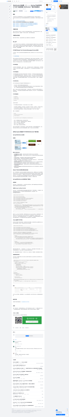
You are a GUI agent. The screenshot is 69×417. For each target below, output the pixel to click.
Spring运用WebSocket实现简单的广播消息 (52, 16)
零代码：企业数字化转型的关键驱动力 (26, 412)
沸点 (14, 1)
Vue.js (42, 403)
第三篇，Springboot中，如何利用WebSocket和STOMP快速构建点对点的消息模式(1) (25, 23)
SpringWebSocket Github (25, 301)
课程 (16, 1)
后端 (37, 363)
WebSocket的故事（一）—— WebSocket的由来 (20, 362)
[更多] (67, 415)
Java (42, 378)
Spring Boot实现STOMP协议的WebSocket (19, 365)
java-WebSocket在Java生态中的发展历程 (19, 399)
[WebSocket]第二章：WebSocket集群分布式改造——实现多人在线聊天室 (23, 383)
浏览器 (42, 406)
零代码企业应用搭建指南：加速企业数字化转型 (17, 412)
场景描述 (48, 17)
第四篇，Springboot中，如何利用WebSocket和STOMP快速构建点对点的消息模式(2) (25, 24)
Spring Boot (41, 366)
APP (18, 1)
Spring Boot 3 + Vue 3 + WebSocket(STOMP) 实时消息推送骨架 (22, 402)
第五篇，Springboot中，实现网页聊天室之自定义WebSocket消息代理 (23, 25)
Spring (39, 363)
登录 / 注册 (60, 414)
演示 (47, 22)
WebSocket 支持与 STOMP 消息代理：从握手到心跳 (20, 374)
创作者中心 (55, 1)
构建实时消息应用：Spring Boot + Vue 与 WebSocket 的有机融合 (22, 380)
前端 (38, 403)
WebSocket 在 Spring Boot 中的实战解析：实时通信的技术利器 (22, 371)
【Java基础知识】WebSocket (17, 396)
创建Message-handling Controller (51, 18)
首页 (12, 1)
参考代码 (47, 23)
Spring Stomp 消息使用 (16, 377)
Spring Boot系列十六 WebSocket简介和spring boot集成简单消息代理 (23, 405)
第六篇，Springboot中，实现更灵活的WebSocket (20, 26)
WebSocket (41, 363)
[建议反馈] (67, 413)
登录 (60, 1)
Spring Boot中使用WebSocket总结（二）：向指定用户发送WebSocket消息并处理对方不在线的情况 (27, 368)
